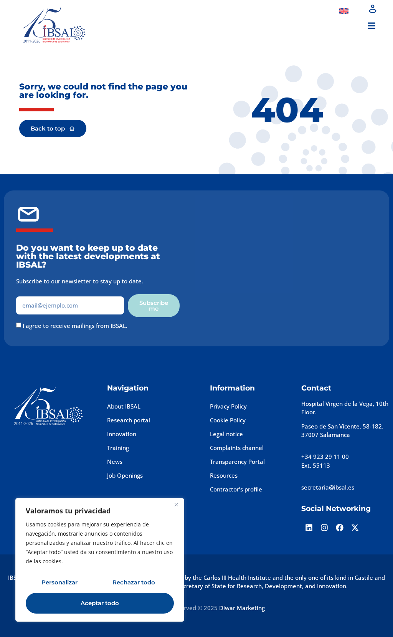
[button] (371, 26)
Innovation (121, 434)
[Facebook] (339, 527)
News (114, 461)
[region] (99, 560)
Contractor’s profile (236, 489)
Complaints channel (237, 448)
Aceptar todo (100, 603)
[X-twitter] (355, 527)
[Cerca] (176, 504)
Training (118, 448)
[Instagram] (324, 527)
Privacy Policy (228, 406)
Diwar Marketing (242, 608)
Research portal (128, 420)
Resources (224, 475)
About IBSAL (123, 406)
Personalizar (59, 582)
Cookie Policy (228, 420)
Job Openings (125, 475)
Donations (310, 11)
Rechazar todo (133, 582)
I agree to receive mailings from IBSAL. (75, 325)
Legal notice (226, 434)
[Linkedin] (309, 527)
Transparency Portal (237, 461)
